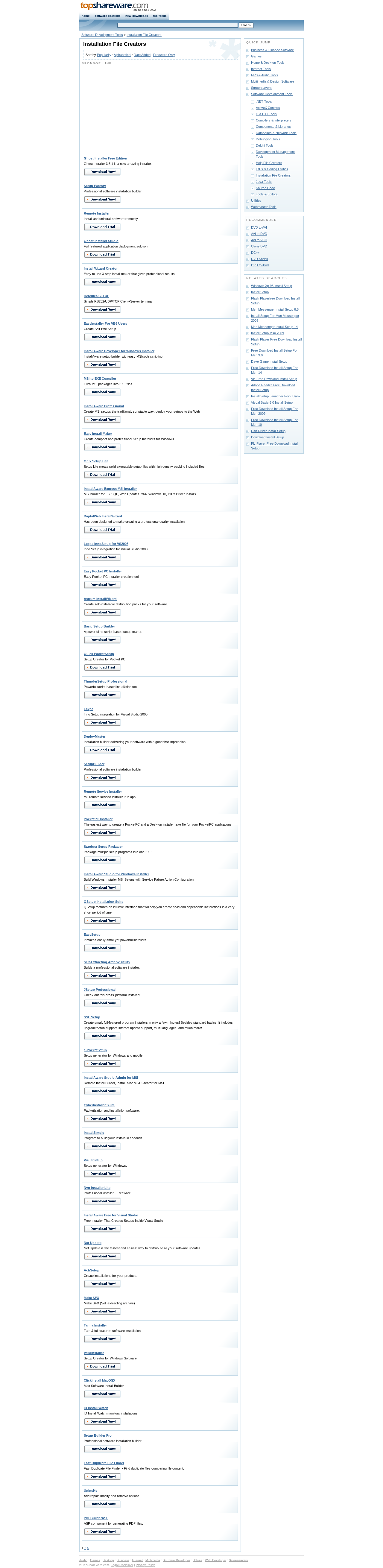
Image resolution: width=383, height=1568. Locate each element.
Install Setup (260, 292)
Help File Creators (269, 163)
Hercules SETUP (96, 296)
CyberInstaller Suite (99, 1105)
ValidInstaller (94, 1353)
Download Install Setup (267, 437)
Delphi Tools (264, 145)
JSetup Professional (99, 989)
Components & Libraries (273, 126)
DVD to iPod (260, 265)
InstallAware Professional (104, 406)
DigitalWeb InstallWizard (103, 516)
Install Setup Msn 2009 (267, 333)
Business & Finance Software (272, 50)
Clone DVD (259, 246)
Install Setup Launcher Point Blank (275, 396)
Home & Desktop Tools (268, 62)
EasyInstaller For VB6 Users (105, 323)
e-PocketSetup (95, 1050)
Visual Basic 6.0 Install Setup (272, 402)
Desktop (108, 1560)
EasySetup (92, 934)
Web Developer (215, 1560)
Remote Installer (97, 213)
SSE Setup (92, 1017)
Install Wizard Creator (101, 268)
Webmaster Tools (263, 207)
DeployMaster (94, 736)
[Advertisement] (132, 108)
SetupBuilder (94, 764)
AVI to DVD (259, 233)
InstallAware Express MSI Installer (110, 488)
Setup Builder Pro (98, 1435)
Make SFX (91, 1298)
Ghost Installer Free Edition (105, 158)
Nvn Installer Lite (97, 1187)
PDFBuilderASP (96, 1518)
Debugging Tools (268, 139)
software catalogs (108, 15)
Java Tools (264, 181)
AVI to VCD (259, 240)
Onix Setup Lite (96, 461)
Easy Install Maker (98, 433)
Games (256, 56)
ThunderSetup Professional (105, 681)
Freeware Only (164, 55)
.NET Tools (264, 101)
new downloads (136, 15)
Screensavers (261, 87)
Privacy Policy (145, 1565)
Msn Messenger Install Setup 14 (274, 327)
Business (123, 1560)
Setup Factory (95, 186)
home (86, 15)
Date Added (142, 55)
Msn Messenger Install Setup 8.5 (275, 309)
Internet (137, 1560)
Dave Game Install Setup (269, 361)
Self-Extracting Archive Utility (107, 962)
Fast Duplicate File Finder (104, 1463)
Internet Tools (261, 69)
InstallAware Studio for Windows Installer (116, 874)
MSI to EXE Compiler (100, 378)
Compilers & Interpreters (273, 120)
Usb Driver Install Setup (268, 431)
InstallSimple (94, 1132)
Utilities (256, 200)
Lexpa (88, 709)
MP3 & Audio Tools (264, 75)
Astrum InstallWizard (100, 599)
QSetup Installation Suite (103, 901)
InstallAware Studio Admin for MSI (111, 1077)
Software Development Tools (102, 35)
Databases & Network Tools (276, 133)
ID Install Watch (96, 1408)
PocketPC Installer (98, 819)
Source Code (265, 188)
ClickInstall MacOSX (99, 1380)
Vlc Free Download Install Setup (274, 379)
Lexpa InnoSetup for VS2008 (106, 544)
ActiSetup (91, 1270)
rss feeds (160, 15)
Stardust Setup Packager (103, 846)
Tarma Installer (95, 1325)
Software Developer (176, 1560)
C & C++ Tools (266, 114)
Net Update (92, 1243)
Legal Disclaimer (122, 1565)
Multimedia (152, 1560)
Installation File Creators (144, 35)
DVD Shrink (259, 259)
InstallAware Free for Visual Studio (111, 1215)
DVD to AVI (259, 227)
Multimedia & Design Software (272, 81)
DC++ (255, 252)
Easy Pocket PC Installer (103, 571)
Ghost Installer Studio (101, 241)
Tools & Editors (267, 194)
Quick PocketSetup (99, 654)
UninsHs (90, 1490)
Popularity (104, 55)
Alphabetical (122, 55)
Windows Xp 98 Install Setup (271, 286)
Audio (83, 1560)
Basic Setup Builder (99, 626)
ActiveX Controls (268, 108)
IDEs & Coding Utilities (272, 169)
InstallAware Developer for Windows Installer (119, 351)
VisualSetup (93, 1160)
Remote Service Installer (103, 791)
